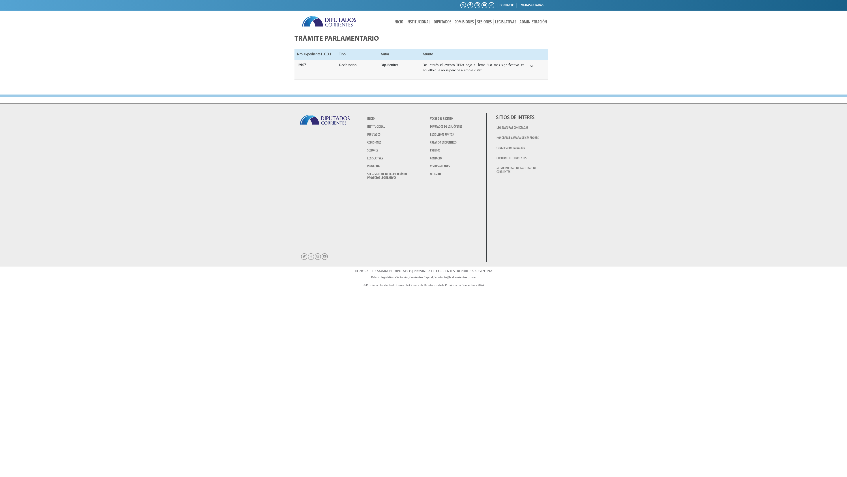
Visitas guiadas (532, 5)
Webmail (435, 174)
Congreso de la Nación (511, 148)
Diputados (442, 22)
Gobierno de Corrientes (512, 158)
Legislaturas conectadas (512, 128)
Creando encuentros (443, 142)
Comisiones (464, 22)
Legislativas (505, 22)
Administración (533, 22)
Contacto (507, 5)
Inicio (398, 22)
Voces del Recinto (441, 119)
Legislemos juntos (442, 134)
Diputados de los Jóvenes (446, 127)
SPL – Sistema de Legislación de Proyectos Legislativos (387, 176)
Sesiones (484, 22)
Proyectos (373, 166)
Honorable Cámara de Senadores (518, 138)
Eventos (435, 150)
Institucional (418, 22)
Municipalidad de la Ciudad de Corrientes (516, 170)
